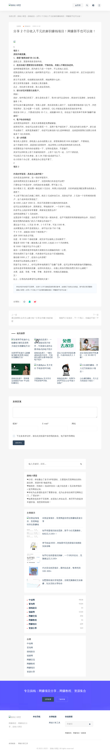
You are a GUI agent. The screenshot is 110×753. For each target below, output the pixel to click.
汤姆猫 (18, 26)
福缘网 (30, 656)
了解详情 (62, 699)
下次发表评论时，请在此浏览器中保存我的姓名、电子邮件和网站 (45, 436)
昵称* (15, 424)
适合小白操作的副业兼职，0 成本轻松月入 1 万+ (66, 355)
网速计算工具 (54, 723)
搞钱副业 (31, 16)
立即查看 (48, 699)
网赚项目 (31, 668)
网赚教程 (31, 664)
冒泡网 (30, 648)
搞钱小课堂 (21, 16)
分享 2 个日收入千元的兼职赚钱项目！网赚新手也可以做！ (47, 290)
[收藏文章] (24, 302)
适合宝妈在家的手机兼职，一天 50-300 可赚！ (89, 355)
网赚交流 (31, 660)
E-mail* (45, 424)
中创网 (30, 644)
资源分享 (31, 672)
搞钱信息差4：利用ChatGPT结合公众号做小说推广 (66, 381)
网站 (74, 424)
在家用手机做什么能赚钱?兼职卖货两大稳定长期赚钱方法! (20, 355)
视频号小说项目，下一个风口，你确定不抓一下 (79, 318)
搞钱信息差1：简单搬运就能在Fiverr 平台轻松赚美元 (20, 381)
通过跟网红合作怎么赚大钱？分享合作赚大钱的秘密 (32, 319)
